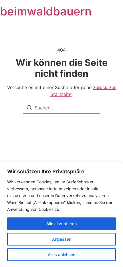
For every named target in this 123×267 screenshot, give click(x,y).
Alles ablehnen (61, 254)
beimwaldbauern (46, 11)
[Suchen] (29, 108)
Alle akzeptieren (61, 223)
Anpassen (61, 239)
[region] (61, 214)
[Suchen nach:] (61, 108)
